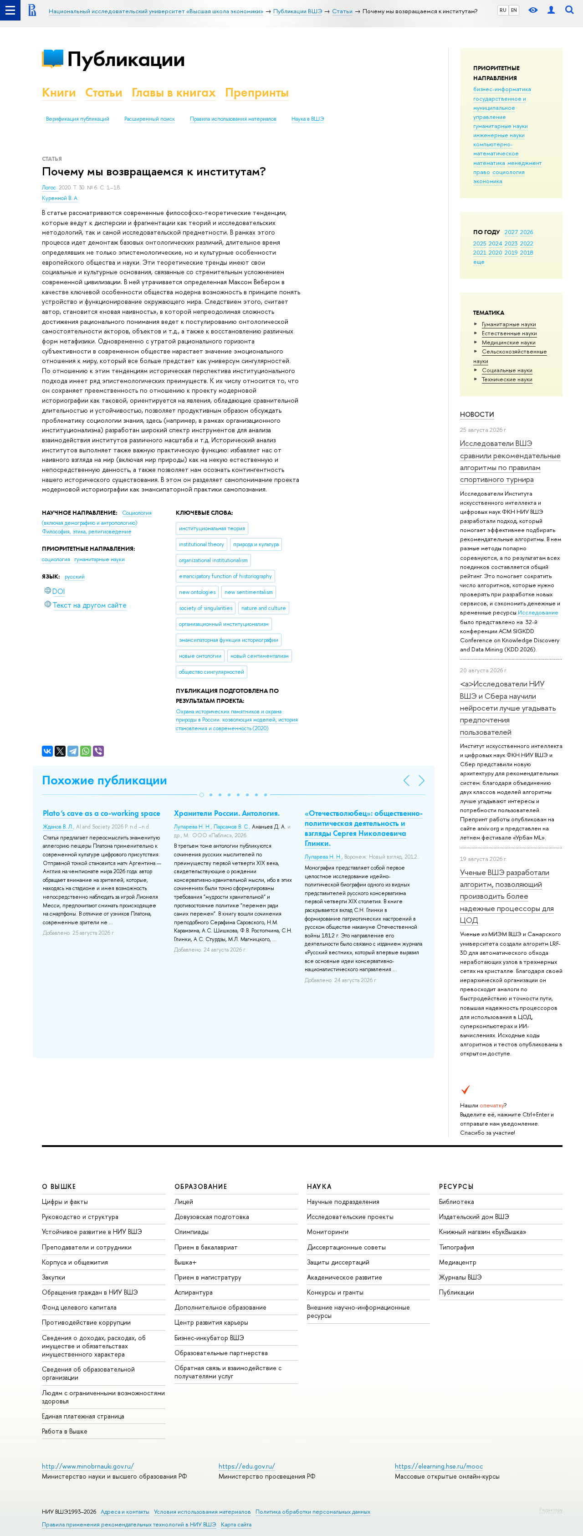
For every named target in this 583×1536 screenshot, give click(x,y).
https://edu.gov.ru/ (247, 1466)
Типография (456, 1247)
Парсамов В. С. (231, 826)
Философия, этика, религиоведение (87, 531)
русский (75, 576)
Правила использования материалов (233, 119)
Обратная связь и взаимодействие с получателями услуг (227, 1371)
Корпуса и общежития (75, 1262)
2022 (526, 243)
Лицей (183, 1201)
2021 (479, 252)
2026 (526, 232)
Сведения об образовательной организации (88, 1373)
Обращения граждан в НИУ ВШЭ (90, 1292)
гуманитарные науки (500, 126)
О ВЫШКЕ (59, 1186)
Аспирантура (193, 1292)
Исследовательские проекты (350, 1216)
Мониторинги (327, 1231)
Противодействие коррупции (86, 1322)
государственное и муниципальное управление (499, 107)
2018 (526, 252)
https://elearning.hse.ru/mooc (439, 1466)
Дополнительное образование (220, 1307)
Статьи (104, 92)
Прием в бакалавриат (206, 1247)
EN (514, 10)
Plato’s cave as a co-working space (101, 813)
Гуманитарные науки (509, 324)
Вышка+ (185, 1262)
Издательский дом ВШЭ (474, 1216)
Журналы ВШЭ (460, 1277)
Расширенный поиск (149, 119)
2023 (511, 243)
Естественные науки (509, 333)
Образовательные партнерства (221, 1352)
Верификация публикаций (77, 119)
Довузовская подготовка (211, 1216)
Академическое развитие (344, 1277)
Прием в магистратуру (207, 1277)
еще (479, 261)
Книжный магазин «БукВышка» (483, 1231)
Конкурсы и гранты (335, 1292)
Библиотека (456, 1201)
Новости (477, 414)
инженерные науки (499, 135)
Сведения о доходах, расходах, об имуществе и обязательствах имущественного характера (94, 1345)
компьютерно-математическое (496, 148)
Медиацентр (457, 1262)
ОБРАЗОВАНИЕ (200, 1186)
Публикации (126, 58)
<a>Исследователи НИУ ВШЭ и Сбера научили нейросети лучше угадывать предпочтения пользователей (508, 707)
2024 (495, 243)
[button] (201, 794)
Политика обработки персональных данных (313, 1512)
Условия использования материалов (202, 1512)
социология (508, 172)
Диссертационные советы (346, 1247)
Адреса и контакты (125, 1512)
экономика (487, 181)
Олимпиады (191, 1231)
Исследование (538, 612)
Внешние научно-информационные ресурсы (358, 1311)
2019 (511, 252)
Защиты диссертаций (338, 1262)
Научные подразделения (343, 1201)
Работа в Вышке (64, 1431)
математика (489, 163)
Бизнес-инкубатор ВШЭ (209, 1337)
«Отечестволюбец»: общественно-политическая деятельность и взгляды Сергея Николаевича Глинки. (364, 828)
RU (503, 10)
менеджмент (524, 163)
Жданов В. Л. (58, 826)
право (481, 172)
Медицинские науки (509, 342)
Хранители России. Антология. (227, 813)
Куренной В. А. (60, 198)
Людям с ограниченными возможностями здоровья (103, 1396)
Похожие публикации (104, 780)
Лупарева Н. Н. (192, 826)
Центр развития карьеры (211, 1322)
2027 (511, 232)
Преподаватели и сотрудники (87, 1247)
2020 (495, 252)
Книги (59, 92)
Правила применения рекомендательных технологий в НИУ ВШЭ (129, 1524)
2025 (479, 243)
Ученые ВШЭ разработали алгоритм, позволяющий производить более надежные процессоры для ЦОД (507, 896)
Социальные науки (507, 370)
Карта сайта (236, 1524)
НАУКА (319, 1186)
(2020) (237, 720)
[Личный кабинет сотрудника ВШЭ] (551, 10)
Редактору (551, 1509)
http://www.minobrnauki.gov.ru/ (88, 1466)
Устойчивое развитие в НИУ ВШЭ (92, 1231)
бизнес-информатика (502, 89)
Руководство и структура (80, 1216)
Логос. (50, 187)
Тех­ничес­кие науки (507, 379)
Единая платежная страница (83, 1416)
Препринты (257, 92)
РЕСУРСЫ (456, 1186)
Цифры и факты (65, 1201)
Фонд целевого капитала (79, 1307)
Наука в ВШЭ (308, 119)
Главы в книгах (174, 92)
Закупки (53, 1277)
